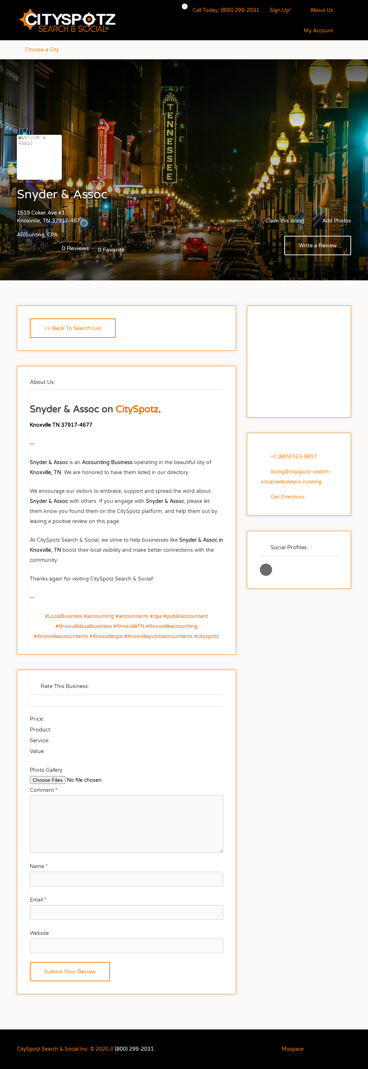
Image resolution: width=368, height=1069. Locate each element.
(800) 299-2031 (134, 1049)
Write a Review (318, 245)
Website (39, 933)
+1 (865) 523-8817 (294, 457)
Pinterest (312, 1049)
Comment (44, 790)
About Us (321, 10)
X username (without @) (266, 570)
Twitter (335, 1049)
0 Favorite (111, 249)
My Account (318, 31)
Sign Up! (280, 10)
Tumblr (324, 1049)
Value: (37, 751)
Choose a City (42, 50)
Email (38, 900)
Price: (37, 719)
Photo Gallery (46, 770)
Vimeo (347, 1049)
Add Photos (336, 221)
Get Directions (288, 497)
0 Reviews (75, 248)
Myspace (293, 1049)
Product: (41, 729)
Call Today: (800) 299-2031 (226, 10)
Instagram (273, 1049)
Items (180, 10)
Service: (40, 740)
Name (39, 866)
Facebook (261, 1049)
